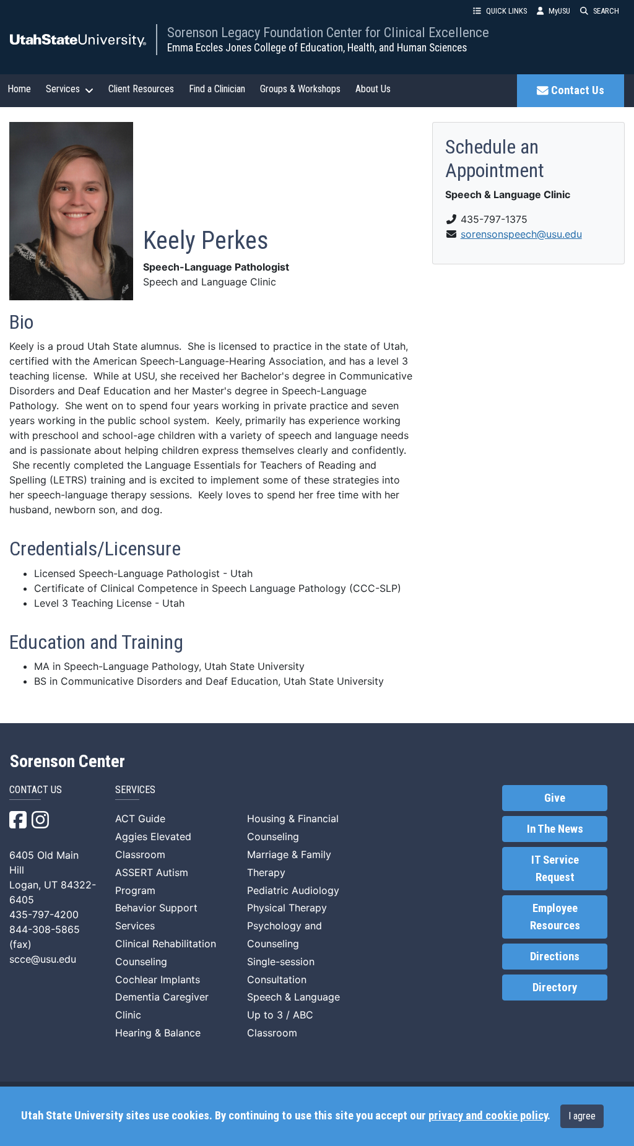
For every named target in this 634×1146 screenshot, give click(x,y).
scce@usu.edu (42, 959)
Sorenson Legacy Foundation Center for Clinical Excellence (328, 32)
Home (19, 89)
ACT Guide (140, 818)
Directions (555, 956)
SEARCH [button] (606, 10)
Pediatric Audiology (293, 890)
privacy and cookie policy (487, 1115)
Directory (554, 987)
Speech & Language (293, 997)
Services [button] (63, 89)
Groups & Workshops (300, 89)
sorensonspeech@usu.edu (521, 234)
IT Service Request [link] (555, 868)
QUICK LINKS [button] (506, 10)
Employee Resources (555, 916)
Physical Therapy (287, 907)
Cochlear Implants (157, 979)
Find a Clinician (217, 89)
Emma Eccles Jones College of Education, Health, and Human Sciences (317, 47)
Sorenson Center (67, 761)
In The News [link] (555, 829)
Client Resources (141, 89)
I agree (582, 1116)
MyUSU (559, 10)
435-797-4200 (44, 914)
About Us (373, 89)
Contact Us (577, 90)
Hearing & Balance (158, 1033)
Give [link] (554, 798)
